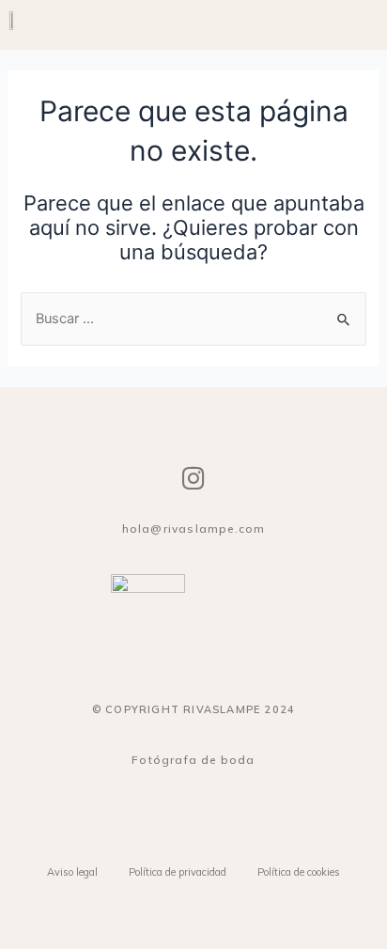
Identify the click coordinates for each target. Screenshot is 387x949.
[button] (364, 24)
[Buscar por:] (193, 318)
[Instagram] (193, 478)
